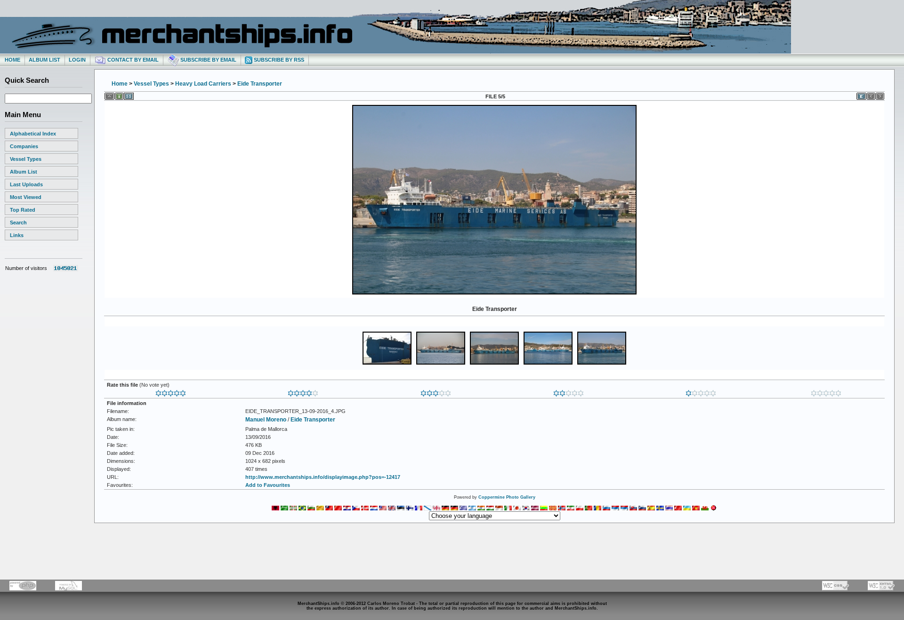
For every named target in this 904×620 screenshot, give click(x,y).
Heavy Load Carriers (203, 83)
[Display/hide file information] (119, 94)
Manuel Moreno (265, 419)
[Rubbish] (826, 391)
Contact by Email (132, 60)
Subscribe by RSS (278, 60)
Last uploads (26, 184)
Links (17, 235)
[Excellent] (303, 391)
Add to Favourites (267, 485)
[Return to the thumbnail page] (109, 94)
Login (77, 60)
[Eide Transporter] (494, 293)
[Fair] (568, 391)
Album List (44, 60)
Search (18, 222)
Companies (24, 146)
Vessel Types (25, 159)
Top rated (22, 210)
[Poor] (701, 391)
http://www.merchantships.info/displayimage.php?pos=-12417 (322, 477)
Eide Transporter (259, 83)
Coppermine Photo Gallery (506, 497)
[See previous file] (871, 94)
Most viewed (25, 197)
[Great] (170, 391)
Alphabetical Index (33, 133)
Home (12, 60)
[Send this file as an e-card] (861, 94)
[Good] (435, 391)
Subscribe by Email (207, 60)
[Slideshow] (129, 94)
